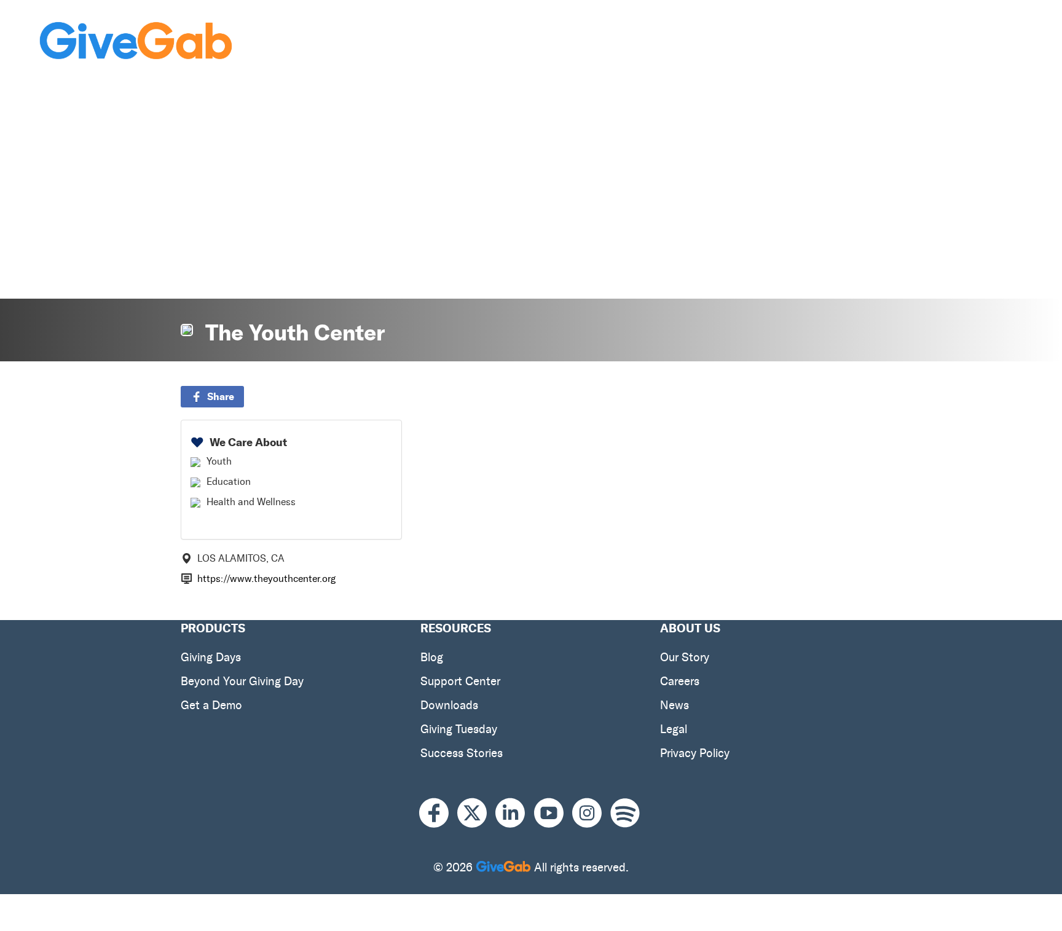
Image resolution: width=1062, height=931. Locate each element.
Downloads (449, 705)
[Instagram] (591, 812)
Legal (673, 729)
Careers (679, 681)
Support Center (460, 681)
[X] (476, 812)
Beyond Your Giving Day (242, 681)
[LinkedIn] (514, 812)
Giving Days (211, 657)
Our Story (684, 657)
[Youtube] (553, 812)
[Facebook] (438, 812)
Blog (431, 657)
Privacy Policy (695, 753)
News (674, 705)
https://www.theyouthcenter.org (266, 578)
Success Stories (461, 753)
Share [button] (220, 396)
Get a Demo (211, 705)
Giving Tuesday (458, 729)
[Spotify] (625, 812)
